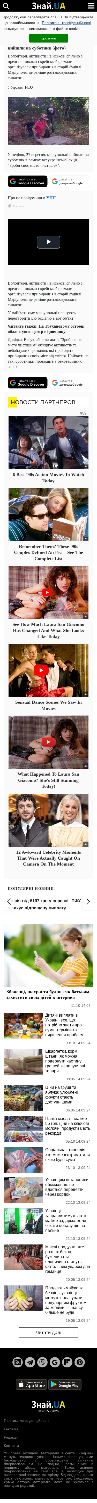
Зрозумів (48, 38)
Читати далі (48, 1332)
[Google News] (55, 1362)
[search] (6, 6)
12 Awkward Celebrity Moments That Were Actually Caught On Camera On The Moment (48, 858)
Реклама (11, 1429)
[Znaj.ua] (48, 6)
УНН (51, 198)
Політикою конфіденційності (66, 23)
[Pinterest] (79, 1362)
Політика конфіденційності (26, 1420)
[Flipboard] (67, 1362)
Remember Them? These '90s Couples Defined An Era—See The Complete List (48, 552)
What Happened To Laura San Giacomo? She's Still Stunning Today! (48, 780)
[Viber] (42, 1362)
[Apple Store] (32, 1384)
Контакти (11, 1445)
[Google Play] (65, 1384)
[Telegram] (30, 1362)
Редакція (11, 1437)
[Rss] (17, 1362)
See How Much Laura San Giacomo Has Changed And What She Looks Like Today (48, 630)
